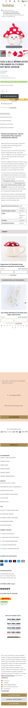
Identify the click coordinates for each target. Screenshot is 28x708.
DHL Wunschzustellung (11, 686)
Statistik (6, 682)
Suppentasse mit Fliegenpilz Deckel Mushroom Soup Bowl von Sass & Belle (12, 265)
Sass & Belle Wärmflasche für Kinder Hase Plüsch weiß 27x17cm (14, 313)
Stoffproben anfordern (9, 494)
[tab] (5, 113)
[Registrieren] (15, 1)
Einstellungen (5, 690)
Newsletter (4, 501)
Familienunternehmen (10, 541)
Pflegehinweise (5, 120)
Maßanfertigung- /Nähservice (10, 486)
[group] (13, 248)
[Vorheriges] (1, 35)
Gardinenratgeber (6, 521)
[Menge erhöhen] (6, 91)
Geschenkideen (14, 417)
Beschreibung (5, 113)
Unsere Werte (5, 472)
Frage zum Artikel (6, 124)
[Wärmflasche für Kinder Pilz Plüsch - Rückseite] (15, 53)
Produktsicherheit (7, 127)
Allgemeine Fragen (6, 514)
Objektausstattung (6, 490)
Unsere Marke (5, 468)
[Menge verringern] (9, 91)
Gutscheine (4, 498)
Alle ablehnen (14, 703)
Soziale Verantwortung (10, 548)
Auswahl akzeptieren (14, 699)
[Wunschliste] (18, 1)
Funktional (7, 688)
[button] (14, 100)
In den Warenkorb (10, 96)
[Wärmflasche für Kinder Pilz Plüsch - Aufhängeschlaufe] (20, 53)
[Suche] (6, 1)
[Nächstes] (26, 35)
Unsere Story (5, 461)
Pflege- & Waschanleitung (9, 510)
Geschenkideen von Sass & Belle (11, 13)
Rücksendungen (5, 525)
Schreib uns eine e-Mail (15, 405)
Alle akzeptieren (14, 695)
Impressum (4, 677)
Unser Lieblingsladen (7, 457)
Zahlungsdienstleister (10, 684)
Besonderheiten (6, 117)
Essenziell (6, 680)
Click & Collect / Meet (7, 483)
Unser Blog (14, 445)
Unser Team (4, 465)
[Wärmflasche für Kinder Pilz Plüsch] (3, 53)
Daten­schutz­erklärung (7, 675)
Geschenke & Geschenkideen (10, 11)
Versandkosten (13, 107)
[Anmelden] (10, 1)
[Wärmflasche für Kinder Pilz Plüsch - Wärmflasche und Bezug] (9, 53)
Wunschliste (7, 103)
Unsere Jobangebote (7, 476)
